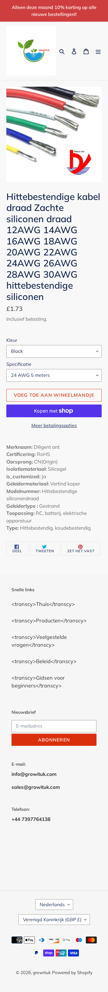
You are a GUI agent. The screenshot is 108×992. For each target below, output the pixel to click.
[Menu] (98, 51)
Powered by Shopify (72, 972)
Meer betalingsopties (54, 425)
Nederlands (52, 904)
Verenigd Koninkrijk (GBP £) (52, 919)
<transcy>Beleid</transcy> (44, 661)
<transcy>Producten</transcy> (49, 620)
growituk (42, 972)
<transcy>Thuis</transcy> (43, 604)
